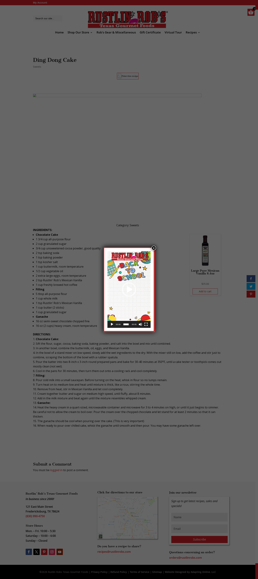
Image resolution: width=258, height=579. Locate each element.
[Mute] (140, 324)
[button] (129, 289)
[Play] (112, 324)
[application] (129, 289)
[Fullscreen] (146, 324)
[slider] (126, 324)
